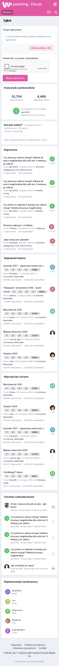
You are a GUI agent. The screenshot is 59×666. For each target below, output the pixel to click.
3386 (34, 270)
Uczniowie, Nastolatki (13, 276)
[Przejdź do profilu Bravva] (51, 226)
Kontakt (42, 648)
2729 (34, 335)
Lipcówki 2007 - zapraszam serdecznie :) (23, 266)
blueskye (13, 242)
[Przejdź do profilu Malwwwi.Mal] (52, 311)
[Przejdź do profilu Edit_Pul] (6, 505)
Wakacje (41, 228)
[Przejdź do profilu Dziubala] (52, 355)
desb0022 (16, 590)
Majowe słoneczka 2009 (15, 332)
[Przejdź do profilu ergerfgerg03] (7, 630)
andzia (12, 295)
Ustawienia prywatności (24, 648)
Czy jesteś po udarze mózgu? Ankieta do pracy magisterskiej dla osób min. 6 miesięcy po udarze (24, 160)
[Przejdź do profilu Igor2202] (16, 111)
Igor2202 (25, 112)
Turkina (12, 228)
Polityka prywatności (35, 645)
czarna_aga (14, 339)
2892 (41, 292)
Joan (11, 361)
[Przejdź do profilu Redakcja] (7, 621)
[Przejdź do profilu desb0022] (7, 591)
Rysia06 (13, 480)
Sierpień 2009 (10, 353)
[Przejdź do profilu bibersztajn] (52, 289)
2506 (34, 357)
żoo (13, 600)
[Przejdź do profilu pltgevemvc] (7, 611)
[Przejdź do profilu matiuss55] (52, 473)
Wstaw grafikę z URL (41, 48)
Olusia (12, 317)
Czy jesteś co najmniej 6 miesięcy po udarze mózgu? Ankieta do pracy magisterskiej (28, 552)
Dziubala (13, 273)
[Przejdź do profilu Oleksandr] (52, 267)
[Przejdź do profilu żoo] (7, 601)
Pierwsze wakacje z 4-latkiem (18, 225)
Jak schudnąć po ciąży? (22, 565)
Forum (36, 4)
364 (34, 476)
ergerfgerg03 (18, 629)
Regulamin (16, 645)
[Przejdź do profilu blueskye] (52, 241)
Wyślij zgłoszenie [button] (15, 78)
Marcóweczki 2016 (12, 310)
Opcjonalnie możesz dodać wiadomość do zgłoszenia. (28, 38)
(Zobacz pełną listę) (13, 131)
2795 (34, 313)
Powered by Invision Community (29, 661)
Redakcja (16, 620)
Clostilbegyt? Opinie (13, 472)
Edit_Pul (14, 510)
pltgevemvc (17, 610)
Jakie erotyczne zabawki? (16, 239)
